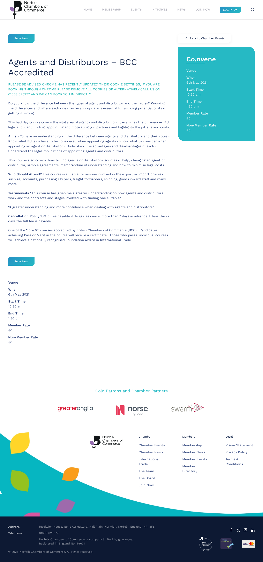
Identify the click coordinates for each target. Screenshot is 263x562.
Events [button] (136, 9)
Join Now (203, 9)
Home (88, 9)
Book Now (21, 38)
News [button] (181, 9)
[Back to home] (28, 9)
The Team (146, 471)
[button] (253, 9)
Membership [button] (111, 9)
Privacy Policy (236, 452)
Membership (192, 445)
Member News (193, 452)
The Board (147, 478)
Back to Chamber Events (207, 38)
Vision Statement (239, 445)
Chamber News (151, 452)
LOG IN (228, 9)
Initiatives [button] (159, 9)
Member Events (194, 459)
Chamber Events (152, 445)
